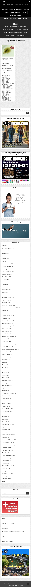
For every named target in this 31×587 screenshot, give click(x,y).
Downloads (4, 302)
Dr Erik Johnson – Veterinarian (15, 19)
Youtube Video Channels (15, 15)
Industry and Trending (8, 336)
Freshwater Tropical (7, 315)
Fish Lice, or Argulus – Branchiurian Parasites (8, 59)
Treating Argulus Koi (6, 99)
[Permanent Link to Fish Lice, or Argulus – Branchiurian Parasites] (8, 51)
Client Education (6, 282)
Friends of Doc (6, 318)
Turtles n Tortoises (7, 466)
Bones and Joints (6, 264)
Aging (3, 245)
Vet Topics (5, 471)
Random (4, 422)
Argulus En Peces (5, 82)
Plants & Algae (6, 403)
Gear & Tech (5, 328)
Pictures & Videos (6, 401)
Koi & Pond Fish (6, 346)
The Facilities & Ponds (8, 445)
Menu (4, 1)
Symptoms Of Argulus (6, 97)
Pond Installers (6, 411)
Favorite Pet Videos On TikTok (10, 308)
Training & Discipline (7, 458)
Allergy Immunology (7, 248)
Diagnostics (5, 292)
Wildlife (4, 481)
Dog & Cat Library (6, 297)
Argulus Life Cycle (6, 90)
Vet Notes (4, 468)
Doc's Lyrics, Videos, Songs (9, 295)
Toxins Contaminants (7, 455)
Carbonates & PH (6, 266)
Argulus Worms (5, 94)
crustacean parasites (7, 95)
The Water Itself (6, 447)
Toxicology (4, 453)
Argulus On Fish (5, 91)
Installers (4, 339)
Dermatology (5, 290)
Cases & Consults (6, 274)
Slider (3, 432)
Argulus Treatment (6, 93)
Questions (4, 416)
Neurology (4, 362)
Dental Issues (5, 287)
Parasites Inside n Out (8, 393)
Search (26, 4)
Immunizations (5, 334)
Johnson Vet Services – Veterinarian (12, 12)
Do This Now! (25, 7)
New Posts (26, 9)
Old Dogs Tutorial (6, 380)
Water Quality (5, 478)
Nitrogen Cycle (6, 370)
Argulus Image (5, 84)
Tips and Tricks (6, 450)
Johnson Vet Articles (7, 344)
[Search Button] (29, 1)
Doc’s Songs (10, 4)
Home (4, 4)
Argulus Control (5, 79)
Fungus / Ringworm (7, 321)
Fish (4, 75)
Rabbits (4, 419)
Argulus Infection (6, 87)
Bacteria (4, 258)
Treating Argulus (6, 98)
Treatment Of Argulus (7, 100)
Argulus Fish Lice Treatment (8, 83)
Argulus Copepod (5, 80)
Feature (4, 310)
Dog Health (5, 300)
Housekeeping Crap (7, 331)
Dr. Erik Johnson (5, 63)
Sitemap (24, 12)
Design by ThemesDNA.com (16, 585)
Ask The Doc (5, 256)
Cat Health (5, 279)
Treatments (4, 76)
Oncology (4, 383)
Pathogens (4, 396)
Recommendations (6, 424)
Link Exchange (5, 352)
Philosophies (5, 398)
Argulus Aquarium (6, 78)
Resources (4, 429)
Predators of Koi (6, 414)
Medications (5, 357)
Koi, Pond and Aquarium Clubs (9, 349)
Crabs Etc (4, 284)
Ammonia (4, 251)
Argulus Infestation (6, 89)
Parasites (7, 75)
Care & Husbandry (6, 271)
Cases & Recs (5, 277)
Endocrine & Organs (7, 305)
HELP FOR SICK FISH (19, 4)
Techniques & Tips (7, 442)
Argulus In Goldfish (6, 86)
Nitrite (4, 367)
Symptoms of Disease (7, 440)
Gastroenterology (6, 326)
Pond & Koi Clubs (6, 409)
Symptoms (4, 437)
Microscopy (5, 359)
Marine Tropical (6, 354)
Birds (3, 261)
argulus (5, 77)
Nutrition (4, 372)
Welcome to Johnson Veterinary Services (11, 7)
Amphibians (5, 253)
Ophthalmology (6, 385)
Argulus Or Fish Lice (6, 92)
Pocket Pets (5, 406)
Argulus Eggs (5, 81)
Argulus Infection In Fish (7, 88)
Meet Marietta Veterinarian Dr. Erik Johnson (12, 9)
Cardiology (4, 269)
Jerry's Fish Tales (6, 341)
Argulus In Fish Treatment (7, 85)
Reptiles (4, 427)
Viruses (4, 476)
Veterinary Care (6, 473)
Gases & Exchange (6, 323)
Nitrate (4, 365)
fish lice (3, 96)
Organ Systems (6, 388)
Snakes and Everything (8, 435)
